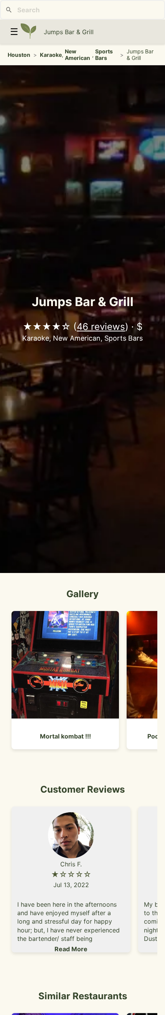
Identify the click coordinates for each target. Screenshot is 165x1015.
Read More (70, 949)
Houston (19, 54)
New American (77, 54)
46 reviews (101, 326)
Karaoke (51, 54)
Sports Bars (104, 54)
